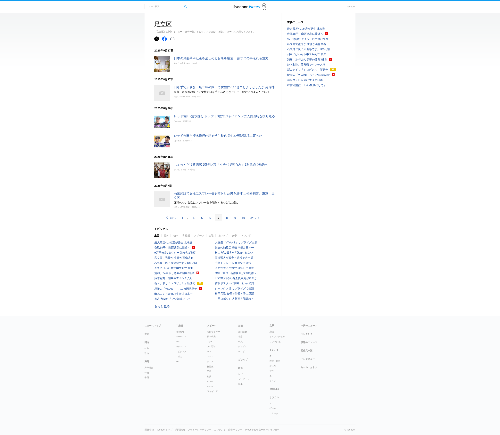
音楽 (240, 336)
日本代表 (211, 336)
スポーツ (199, 235)
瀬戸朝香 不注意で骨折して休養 (234, 268)
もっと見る (162, 306)
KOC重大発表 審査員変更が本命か (236, 278)
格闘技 (210, 366)
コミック (274, 413)
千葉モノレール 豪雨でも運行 (233, 263)
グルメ (273, 381)
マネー (273, 371)
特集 (240, 384)
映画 (240, 368)
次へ (253, 217)
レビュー (242, 374)
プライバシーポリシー (199, 429)
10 (243, 217)
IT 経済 (186, 235)
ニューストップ (153, 325)
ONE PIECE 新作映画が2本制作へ (235, 273)
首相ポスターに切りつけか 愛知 (234, 283)
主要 (156, 235)
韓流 (240, 341)
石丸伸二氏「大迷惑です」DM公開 (175, 263)
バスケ (210, 381)
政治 (147, 353)
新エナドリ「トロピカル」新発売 (174, 283)
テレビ (241, 351)
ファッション (276, 341)
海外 (175, 235)
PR (177, 361)
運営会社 (149, 429)
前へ (173, 217)
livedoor (351, 6)
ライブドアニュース (247, 6)
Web (178, 341)
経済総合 (180, 331)
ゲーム (273, 408)
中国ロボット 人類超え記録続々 (234, 298)
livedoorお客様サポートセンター (262, 429)
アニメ (273, 403)
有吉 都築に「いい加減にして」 (173, 298)
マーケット (181, 336)
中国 (147, 377)
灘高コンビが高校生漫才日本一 (173, 293)
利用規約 (180, 429)
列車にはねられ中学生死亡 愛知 (173, 268)
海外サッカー (213, 331)
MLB (209, 351)
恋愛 (272, 331)
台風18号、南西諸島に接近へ (172, 247)
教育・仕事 (275, 361)
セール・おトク (309, 367)
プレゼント (243, 379)
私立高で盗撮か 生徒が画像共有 (173, 257)
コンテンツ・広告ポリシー (228, 429)
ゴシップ (223, 235)
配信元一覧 (306, 350)
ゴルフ (210, 356)
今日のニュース (309, 325)
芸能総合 (242, 331)
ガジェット (181, 346)
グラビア (242, 346)
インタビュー (308, 359)
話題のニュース (309, 342)
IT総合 (179, 356)
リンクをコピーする (172, 39)
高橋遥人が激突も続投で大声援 (234, 257)
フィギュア (212, 391)
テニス (210, 361)
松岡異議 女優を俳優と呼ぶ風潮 (234, 293)
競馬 (209, 371)
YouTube (274, 389)
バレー (210, 386)
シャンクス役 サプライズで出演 (234, 288)
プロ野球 (211, 346)
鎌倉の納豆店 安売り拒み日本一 (234, 247)
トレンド (246, 235)
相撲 (209, 376)
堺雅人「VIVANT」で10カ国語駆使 (175, 288)
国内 (166, 235)
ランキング (306, 334)
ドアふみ (264, 6)
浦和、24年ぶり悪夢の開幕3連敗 (174, 273)
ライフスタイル (277, 336)
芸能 (210, 235)
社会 (147, 348)
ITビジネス (181, 351)
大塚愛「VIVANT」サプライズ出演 (236, 242)
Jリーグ (211, 341)
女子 (234, 235)
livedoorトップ (164, 429)
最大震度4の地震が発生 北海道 (173, 242)
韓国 (147, 372)
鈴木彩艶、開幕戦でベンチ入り (173, 278)
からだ (273, 366)
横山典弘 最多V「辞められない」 (235, 252)
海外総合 (149, 367)
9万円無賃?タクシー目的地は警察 (175, 252)
